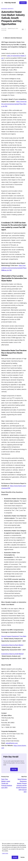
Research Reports (7, 8)
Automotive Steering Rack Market (12, 645)
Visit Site (14, 769)
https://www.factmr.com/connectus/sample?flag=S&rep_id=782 (14, 104)
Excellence (23, 2)
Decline (23, 857)
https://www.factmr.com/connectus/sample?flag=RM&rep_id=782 (14, 268)
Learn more (5, 853)
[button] (2, 2)
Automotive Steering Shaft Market (12, 654)
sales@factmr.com (12, 743)
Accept (15, 857)
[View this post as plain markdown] (22, 29)
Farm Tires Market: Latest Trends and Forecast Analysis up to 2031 (6, 783)
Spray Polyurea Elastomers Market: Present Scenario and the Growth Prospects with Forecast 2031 (21, 785)
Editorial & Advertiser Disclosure (13, 38)
